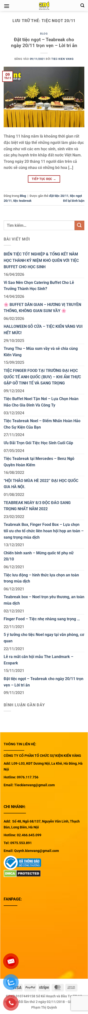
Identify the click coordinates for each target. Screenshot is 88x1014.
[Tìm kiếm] (82, 5)
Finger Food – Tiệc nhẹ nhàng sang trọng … (42, 619)
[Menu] (7, 6)
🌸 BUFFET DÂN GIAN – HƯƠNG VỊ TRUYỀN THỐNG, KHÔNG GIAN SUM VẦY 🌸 (42, 307)
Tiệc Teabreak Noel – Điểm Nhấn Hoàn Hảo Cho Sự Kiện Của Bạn (42, 424)
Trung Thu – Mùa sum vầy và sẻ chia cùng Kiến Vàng (41, 351)
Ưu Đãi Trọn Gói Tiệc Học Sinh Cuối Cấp (38, 443)
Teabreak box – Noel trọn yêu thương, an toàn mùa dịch (44, 600)
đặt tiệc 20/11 (58, 196)
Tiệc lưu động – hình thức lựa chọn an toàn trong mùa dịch (41, 578)
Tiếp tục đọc (44, 179)
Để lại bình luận (73, 201)
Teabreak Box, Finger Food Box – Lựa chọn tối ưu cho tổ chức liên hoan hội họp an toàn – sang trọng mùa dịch (44, 530)
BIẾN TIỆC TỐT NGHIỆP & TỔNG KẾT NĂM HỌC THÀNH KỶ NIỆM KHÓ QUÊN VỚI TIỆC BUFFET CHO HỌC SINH (41, 260)
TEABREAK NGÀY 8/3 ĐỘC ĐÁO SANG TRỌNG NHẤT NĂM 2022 (37, 505)
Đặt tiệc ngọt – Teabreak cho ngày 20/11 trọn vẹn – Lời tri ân (44, 43)
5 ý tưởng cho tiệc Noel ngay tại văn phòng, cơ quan (44, 637)
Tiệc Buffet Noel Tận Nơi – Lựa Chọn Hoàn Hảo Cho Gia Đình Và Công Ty (41, 401)
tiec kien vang (62, 59)
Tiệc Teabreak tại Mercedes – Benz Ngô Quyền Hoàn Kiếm (39, 461)
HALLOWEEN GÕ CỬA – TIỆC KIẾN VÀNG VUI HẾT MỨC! (43, 329)
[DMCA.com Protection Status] (22, 873)
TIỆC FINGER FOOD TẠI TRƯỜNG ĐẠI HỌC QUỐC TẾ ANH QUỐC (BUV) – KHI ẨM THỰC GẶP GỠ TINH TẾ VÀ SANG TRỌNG (42, 376)
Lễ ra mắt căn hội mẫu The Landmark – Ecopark (38, 659)
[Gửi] (79, 225)
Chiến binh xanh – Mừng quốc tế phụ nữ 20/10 (39, 556)
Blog (44, 33)
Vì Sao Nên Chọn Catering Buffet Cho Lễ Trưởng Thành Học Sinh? (39, 285)
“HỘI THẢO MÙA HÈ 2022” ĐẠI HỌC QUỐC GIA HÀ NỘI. (41, 483)
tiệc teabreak (22, 201)
